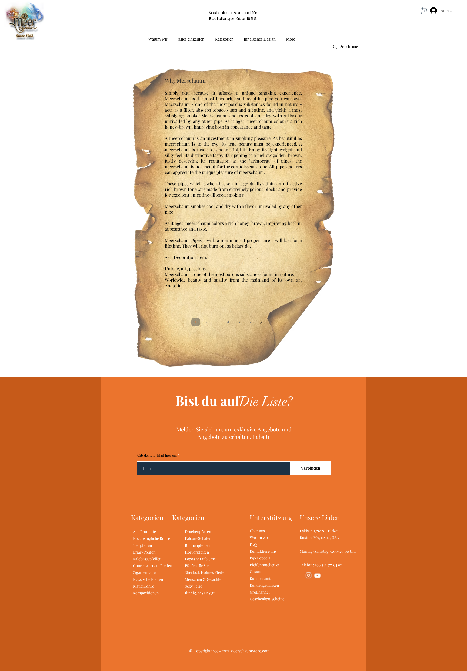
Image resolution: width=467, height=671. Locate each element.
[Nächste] (261, 322)
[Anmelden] (428, 10)
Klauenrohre (143, 586)
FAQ (253, 544)
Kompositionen (146, 592)
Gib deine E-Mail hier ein (157, 455)
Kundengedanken (264, 585)
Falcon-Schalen (198, 538)
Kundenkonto (261, 578)
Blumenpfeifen (197, 545)
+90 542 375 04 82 (328, 564)
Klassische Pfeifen (148, 579)
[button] (424, 10)
